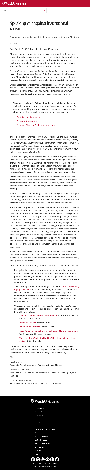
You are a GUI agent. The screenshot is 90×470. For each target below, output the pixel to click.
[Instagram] (42, 459)
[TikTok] (57, 459)
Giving (37, 422)
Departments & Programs (45, 429)
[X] (38, 459)
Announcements (41, 436)
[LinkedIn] (52, 459)
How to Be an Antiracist (29, 327)
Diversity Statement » (27, 121)
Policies (38, 450)
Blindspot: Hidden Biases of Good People (38, 316)
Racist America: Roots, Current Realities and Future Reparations (48, 331)
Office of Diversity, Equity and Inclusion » (36, 125)
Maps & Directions (42, 412)
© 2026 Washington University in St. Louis (45, 466)
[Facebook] (33, 459)
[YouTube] (47, 459)
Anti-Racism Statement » (28, 117)
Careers (38, 426)
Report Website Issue (43, 443)
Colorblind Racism (27, 323)
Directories (39, 408)
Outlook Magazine (42, 440)
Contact (38, 419)
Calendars (39, 415)
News (37, 454)
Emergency (39, 447)
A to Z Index (39, 433)
